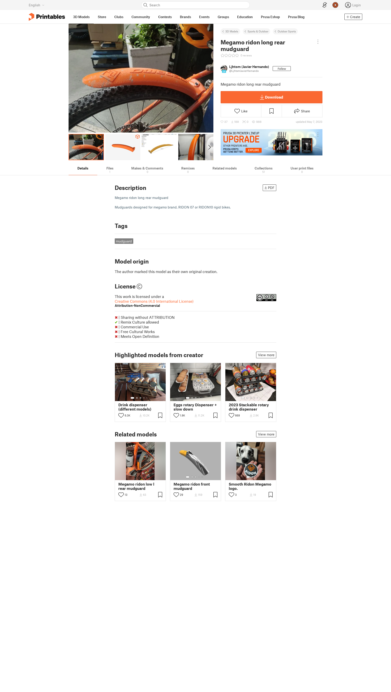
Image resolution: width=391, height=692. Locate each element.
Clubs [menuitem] (118, 17)
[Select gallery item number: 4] (144, 398)
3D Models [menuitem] (81, 17)
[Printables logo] (47, 17)
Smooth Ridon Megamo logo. (250, 486)
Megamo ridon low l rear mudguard (136, 486)
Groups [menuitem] (223, 17)
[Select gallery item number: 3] (140, 398)
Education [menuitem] (245, 17)
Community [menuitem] (140, 17)
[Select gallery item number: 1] (132, 398)
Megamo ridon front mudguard (192, 486)
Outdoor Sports (287, 31)
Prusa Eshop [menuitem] (270, 17)
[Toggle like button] (121, 415)
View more (266, 355)
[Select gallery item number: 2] (137, 398)
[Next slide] (209, 147)
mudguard (124, 241)
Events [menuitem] (204, 17)
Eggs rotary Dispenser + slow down (195, 407)
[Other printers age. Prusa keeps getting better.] (271, 142)
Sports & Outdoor (258, 31)
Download (274, 97)
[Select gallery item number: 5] (147, 398)
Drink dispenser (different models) (134, 407)
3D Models (231, 31)
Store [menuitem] (102, 17)
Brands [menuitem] (185, 17)
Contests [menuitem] (165, 17)
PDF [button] (271, 188)
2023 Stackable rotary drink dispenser (249, 407)
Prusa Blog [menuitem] (296, 17)
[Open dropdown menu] (318, 41)
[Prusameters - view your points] (335, 5)
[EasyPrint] (324, 5)
